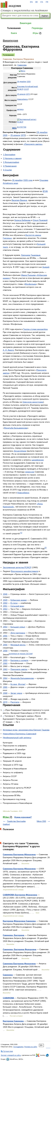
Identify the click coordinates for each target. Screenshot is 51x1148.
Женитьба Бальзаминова (15, 428)
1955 (5, 636)
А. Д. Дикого (8, 350)
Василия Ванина (19, 200)
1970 (28, 94)
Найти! (45, 16)
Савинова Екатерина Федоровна (19, 963)
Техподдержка (18, 1047)
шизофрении (38, 460)
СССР (26, 89)
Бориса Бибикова (22, 220)
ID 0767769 (21, 127)
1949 (5, 600)
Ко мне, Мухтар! (18, 684)
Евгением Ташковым (30, 255)
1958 (5, 651)
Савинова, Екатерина (13, 935)
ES (42, 2)
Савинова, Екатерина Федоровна (19, 949)
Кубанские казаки (18, 600)
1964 (5, 678)
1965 (5, 687)
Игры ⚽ (37, 33)
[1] (21, 533)
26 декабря (21, 82)
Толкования (14, 28)
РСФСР (20, 89)
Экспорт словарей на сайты (11, 1055)
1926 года (27, 180)
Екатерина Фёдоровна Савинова (19, 921)
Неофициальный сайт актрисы (17, 737)
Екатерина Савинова (13, 1021)
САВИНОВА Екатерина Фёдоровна (20, 895)
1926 (29, 82)
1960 (5, 663)
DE (36, 2)
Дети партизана (17, 633)
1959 (5, 660)
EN (31, 2)
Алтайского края (10, 183)
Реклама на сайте (30, 1047)
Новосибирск (22, 99)
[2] (45, 548)
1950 (5, 603)
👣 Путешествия (7, 1051)
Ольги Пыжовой (40, 220)
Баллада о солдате (19, 660)
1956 (5, 645)
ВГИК (45, 191)
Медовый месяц (18, 645)
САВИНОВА (8, 998)
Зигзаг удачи (16, 693)
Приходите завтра (18, 669)
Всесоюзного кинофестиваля (24, 571)
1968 (5, 693)
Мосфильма (30, 284)
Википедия (25, 23)
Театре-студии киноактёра (35, 329)
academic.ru (11, 4)
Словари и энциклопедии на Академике (24, 10)
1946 (5, 594)
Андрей (45, 267)
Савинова (21, 65)
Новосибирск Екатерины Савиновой (19, 734)
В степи (14, 603)
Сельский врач (17, 606)
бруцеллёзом (20, 451)
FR (47, 2)
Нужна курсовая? (23, 817)
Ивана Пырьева (28, 275)
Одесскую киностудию (33, 402)
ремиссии (29, 472)
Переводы (37, 28)
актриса (20, 109)
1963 (5, 669)
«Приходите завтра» (33, 144)
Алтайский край (31, 87)
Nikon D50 (41, 821)
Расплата (14, 702)
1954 (5, 627)
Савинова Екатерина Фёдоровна (19, 854)
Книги (14, 33)
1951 (5, 606)
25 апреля (21, 94)
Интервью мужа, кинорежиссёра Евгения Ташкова (26, 730)
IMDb (14, 128)
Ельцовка (21, 87)
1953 (5, 609)
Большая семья (17, 627)
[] (20, 654)
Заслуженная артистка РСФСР (17, 567)
